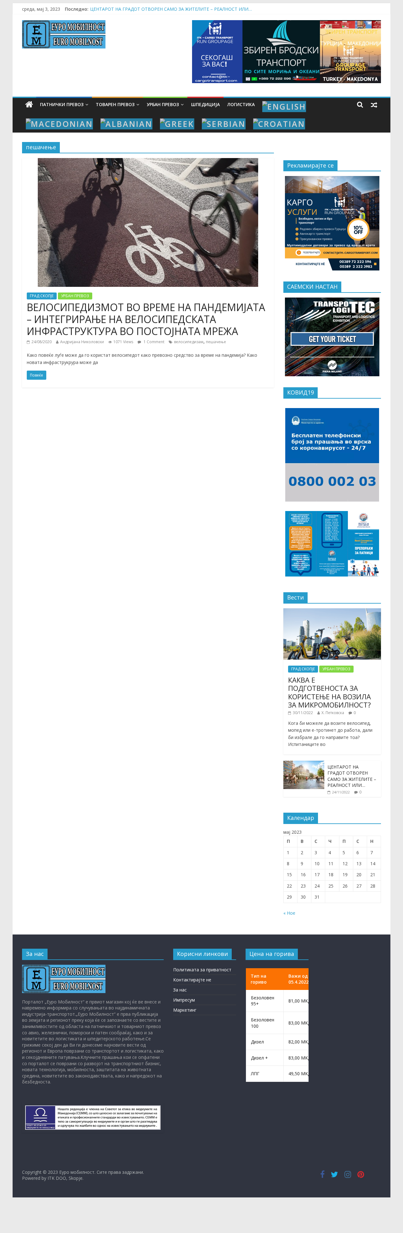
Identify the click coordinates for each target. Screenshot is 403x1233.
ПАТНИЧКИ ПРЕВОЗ (61, 104)
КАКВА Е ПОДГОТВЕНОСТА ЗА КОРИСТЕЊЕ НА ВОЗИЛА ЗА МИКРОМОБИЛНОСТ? (329, 692)
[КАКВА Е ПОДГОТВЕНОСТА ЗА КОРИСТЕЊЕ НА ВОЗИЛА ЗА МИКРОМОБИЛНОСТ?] (332, 612)
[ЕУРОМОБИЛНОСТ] (63, 968)
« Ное (289, 913)
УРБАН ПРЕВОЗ (163, 104)
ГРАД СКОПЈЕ (42, 295)
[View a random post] (374, 104)
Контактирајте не (192, 980)
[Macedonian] (59, 124)
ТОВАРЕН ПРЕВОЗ (115, 104)
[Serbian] (223, 124)
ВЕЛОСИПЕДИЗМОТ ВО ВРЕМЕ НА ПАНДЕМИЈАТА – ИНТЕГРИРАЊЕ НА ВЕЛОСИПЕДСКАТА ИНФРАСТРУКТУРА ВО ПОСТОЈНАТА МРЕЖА (146, 319)
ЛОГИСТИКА (241, 104)
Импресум (184, 1000)
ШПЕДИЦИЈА (205, 104)
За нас (180, 990)
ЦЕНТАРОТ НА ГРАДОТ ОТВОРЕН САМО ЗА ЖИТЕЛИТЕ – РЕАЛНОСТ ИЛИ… (351, 776)
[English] (284, 106)
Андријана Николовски (82, 341)
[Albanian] (126, 124)
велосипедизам (188, 341)
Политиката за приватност (202, 970)
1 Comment (153, 341)
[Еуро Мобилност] (29, 104)
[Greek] (177, 124)
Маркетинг (184, 1010)
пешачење (216, 341)
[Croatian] (279, 124)
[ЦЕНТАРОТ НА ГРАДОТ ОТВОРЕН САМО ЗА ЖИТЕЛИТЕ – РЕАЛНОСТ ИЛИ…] (303, 764)
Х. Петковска (332, 712)
